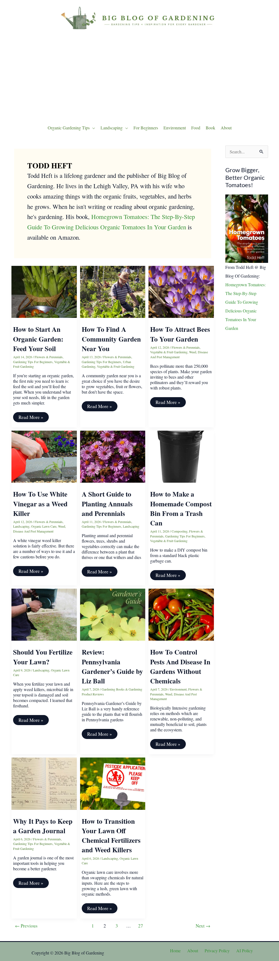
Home (175, 950)
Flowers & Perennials (49, 357)
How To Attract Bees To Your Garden (180, 334)
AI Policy (244, 950)
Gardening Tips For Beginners (33, 362)
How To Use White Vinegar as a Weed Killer (40, 503)
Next (203, 926)
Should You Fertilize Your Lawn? (42, 657)
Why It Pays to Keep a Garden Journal (42, 826)
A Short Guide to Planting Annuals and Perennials (107, 503)
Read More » (30, 418)
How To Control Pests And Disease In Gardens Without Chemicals (180, 666)
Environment (178, 689)
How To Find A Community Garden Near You (111, 339)
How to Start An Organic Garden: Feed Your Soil (38, 339)
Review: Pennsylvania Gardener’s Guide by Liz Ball (112, 666)
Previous (26, 926)
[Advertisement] (139, 76)
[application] (92, 128)
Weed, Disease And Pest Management (179, 354)
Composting (179, 531)
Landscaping (21, 526)
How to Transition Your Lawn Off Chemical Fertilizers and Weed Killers (111, 835)
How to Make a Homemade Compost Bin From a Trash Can (181, 508)
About (192, 950)
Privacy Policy (217, 950)
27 (140, 926)
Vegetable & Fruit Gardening (115, 366)
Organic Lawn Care (43, 526)
